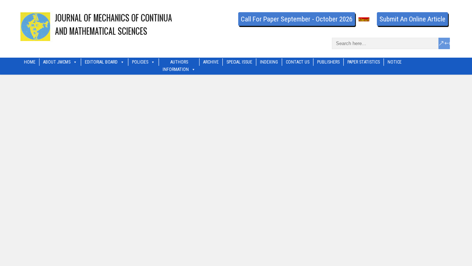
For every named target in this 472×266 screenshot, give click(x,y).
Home (29, 62)
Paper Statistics (363, 62)
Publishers (328, 62)
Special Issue (239, 62)
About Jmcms (56, 62)
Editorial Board (101, 62)
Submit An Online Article (412, 19)
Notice (395, 62)
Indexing (269, 62)
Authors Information (176, 62)
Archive (211, 62)
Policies (140, 62)
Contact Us (297, 62)
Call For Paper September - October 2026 (297, 19)
